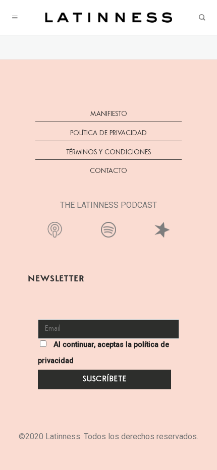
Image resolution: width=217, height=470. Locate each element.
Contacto (108, 170)
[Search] (202, 17)
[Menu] (15, 17)
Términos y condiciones (108, 152)
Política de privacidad (108, 133)
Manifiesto (108, 114)
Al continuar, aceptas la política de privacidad (103, 352)
